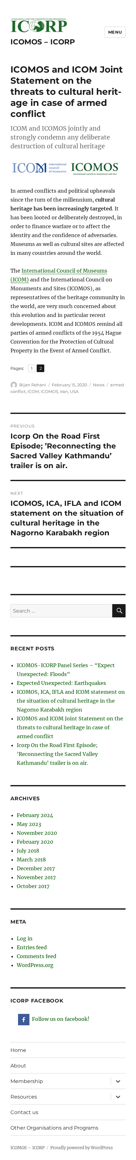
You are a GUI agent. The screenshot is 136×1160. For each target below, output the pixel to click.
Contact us (24, 1112)
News (98, 384)
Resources (23, 1097)
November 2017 (36, 877)
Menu (115, 32)
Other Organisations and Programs (54, 1128)
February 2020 (35, 842)
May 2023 (29, 824)
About (18, 1066)
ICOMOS (49, 391)
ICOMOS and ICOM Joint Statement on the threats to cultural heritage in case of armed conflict (70, 727)
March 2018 (31, 859)
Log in (25, 938)
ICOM (33, 391)
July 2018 (28, 850)
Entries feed (32, 947)
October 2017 (33, 886)
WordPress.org (35, 965)
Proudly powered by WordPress (81, 1147)
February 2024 (35, 815)
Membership (26, 1081)
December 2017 (36, 868)
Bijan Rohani (32, 384)
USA (74, 391)
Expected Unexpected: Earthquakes (61, 683)
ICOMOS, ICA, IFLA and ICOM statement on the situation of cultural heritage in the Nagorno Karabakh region (71, 701)
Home (18, 1050)
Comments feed (36, 956)
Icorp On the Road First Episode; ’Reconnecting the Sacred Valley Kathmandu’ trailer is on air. (57, 754)
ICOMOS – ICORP (42, 41)
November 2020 (37, 833)
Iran (64, 391)
